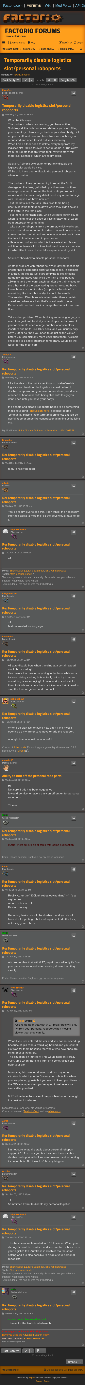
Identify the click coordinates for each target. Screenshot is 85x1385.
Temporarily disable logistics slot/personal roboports (38, 64)
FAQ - (25, 1338)
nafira (5, 866)
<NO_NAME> (17, 988)
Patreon (20, 750)
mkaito (5, 483)
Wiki (48, 5)
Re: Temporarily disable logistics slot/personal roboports (36, 371)
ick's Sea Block (36, 570)
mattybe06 (7, 760)
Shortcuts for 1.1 (18, 570)
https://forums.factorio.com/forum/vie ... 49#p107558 (46, 430)
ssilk (13, 1289)
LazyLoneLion (9, 593)
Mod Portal (63, 5)
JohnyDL (7, 354)
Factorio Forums (32, 31)
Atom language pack (20, 574)
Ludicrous (7, 636)
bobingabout (17, 699)
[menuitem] (16, 42)
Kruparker (7, 440)
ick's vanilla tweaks (55, 570)
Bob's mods (19, 747)
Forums (33, 5)
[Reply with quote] (73, 93)
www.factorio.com (16, 36)
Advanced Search (32, 1334)
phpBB (32, 1378)
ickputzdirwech (22, 74)
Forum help (39, 1338)
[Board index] (33, 17)
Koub (5, 815)
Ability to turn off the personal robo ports (31, 776)
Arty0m (6, 1171)
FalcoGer (7, 90)
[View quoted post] (34, 1021)
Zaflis (5, 1121)
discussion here (39, 410)
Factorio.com (13, 5)
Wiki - (31, 1338)
